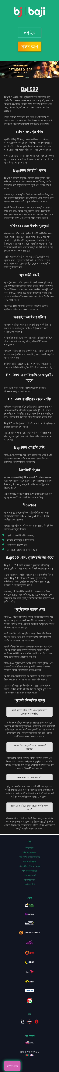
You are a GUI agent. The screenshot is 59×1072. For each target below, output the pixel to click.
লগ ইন (29, 32)
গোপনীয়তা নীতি (29, 884)
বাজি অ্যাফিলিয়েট (29, 861)
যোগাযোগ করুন (29, 879)
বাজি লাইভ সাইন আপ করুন (29, 866)
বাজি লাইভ (29, 847)
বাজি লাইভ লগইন (29, 852)
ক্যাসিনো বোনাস (12, 1066)
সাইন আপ (29, 46)
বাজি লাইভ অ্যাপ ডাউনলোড (29, 857)
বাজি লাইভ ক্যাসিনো (29, 870)
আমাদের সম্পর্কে (30, 875)
